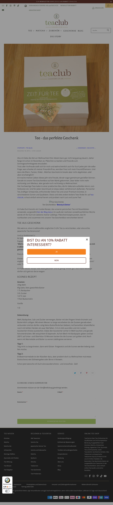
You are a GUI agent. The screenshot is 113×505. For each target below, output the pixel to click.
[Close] (87, 239)
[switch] (7, 491)
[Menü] (11, 477)
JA (57, 252)
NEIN (56, 260)
